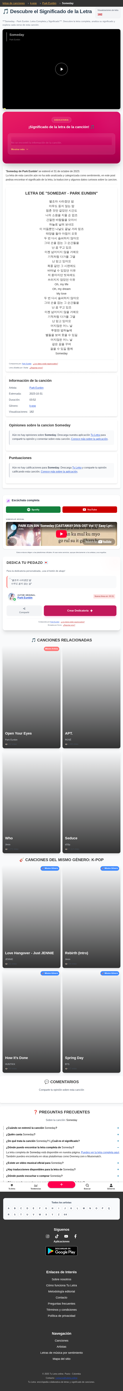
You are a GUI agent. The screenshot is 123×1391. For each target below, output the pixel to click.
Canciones (61, 1340)
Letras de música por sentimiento (61, 1352)
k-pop (32, 405)
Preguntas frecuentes (61, 1303)
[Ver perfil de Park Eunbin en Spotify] (14, 599)
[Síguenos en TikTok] (57, 1236)
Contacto (61, 1297)
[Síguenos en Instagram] (47, 1236)
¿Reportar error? (36, 368)
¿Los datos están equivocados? (45, 364)
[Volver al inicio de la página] (61, 1184)
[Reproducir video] (61, 69)
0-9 (65, 1214)
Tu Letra (95, 435)
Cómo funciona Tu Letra (61, 1285)
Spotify (35, 509)
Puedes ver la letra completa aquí (100, 1152)
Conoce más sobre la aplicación (89, 439)
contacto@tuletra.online (66, 1378)
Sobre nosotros (61, 1279)
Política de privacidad (61, 1315)
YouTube (92, 509)
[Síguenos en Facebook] (75, 1236)
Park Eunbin (26, 364)
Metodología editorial (61, 1291)
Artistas (61, 1346)
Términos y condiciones (61, 1309)
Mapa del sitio (61, 1358)
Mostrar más (18, 149)
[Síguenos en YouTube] (66, 1236)
